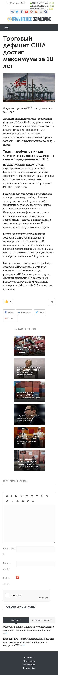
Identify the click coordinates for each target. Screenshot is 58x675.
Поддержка (29, 661)
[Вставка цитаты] (22, 501)
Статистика (29, 664)
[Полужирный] (7, 496)
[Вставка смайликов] (42, 496)
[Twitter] (17, 11)
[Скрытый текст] (17, 501)
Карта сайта (29, 668)
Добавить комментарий (21, 607)
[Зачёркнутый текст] (21, 496)
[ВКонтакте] (12, 11)
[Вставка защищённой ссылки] (7, 501)
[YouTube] (26, 11)
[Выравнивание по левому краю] (26, 496)
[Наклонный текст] (11, 496)
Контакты (29, 657)
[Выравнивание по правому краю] (36, 496)
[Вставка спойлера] (33, 501)
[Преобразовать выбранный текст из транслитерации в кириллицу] (27, 501)
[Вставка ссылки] (47, 496)
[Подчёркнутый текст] (16, 496)
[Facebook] (21, 11)
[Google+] (31, 11)
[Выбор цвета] (12, 501)
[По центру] (31, 496)
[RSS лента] (36, 11)
